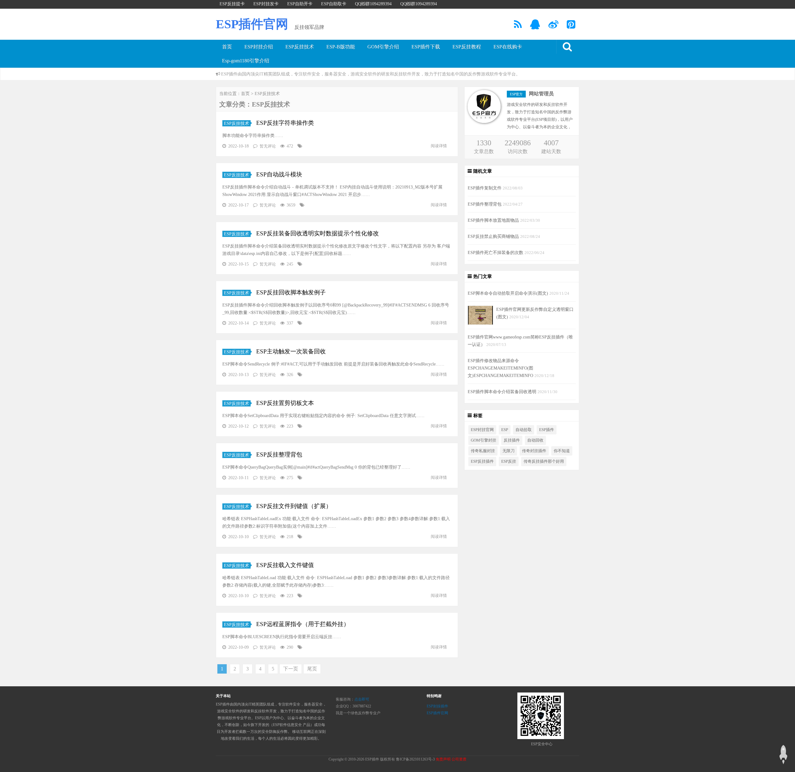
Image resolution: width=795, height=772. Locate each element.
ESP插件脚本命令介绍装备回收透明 (503, 391)
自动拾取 (524, 430)
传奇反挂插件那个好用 (544, 461)
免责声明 (443, 759)
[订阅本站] (518, 26)
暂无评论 (268, 146)
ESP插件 (546, 430)
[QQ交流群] (535, 26)
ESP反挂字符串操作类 (284, 123)
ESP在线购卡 (507, 46)
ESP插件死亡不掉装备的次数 (496, 252)
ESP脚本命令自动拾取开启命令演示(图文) (508, 293)
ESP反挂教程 (466, 46)
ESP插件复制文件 (485, 187)
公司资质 (459, 759)
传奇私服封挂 (483, 451)
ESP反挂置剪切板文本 (284, 403)
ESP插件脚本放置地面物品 (494, 220)
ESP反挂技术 (299, 46)
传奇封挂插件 (534, 451)
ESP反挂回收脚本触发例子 (290, 292)
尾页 (312, 668)
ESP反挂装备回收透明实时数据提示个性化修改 (317, 233)
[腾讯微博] (571, 26)
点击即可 (361, 699)
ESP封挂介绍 (258, 46)
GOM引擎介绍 (383, 46)
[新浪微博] (553, 26)
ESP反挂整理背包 (278, 454)
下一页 (290, 668)
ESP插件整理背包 (485, 204)
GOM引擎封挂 (483, 440)
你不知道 (562, 451)
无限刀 (508, 451)
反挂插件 (512, 440)
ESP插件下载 (425, 46)
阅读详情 (439, 145)
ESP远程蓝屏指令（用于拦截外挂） (302, 624)
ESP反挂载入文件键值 (284, 565)
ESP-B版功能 (340, 46)
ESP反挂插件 (482, 461)
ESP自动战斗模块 (278, 174)
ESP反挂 (508, 461)
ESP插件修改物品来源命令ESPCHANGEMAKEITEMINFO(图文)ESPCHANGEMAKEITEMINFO (501, 368)
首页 (227, 46)
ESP (504, 430)
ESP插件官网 (252, 24)
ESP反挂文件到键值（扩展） (293, 506)
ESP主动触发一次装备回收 (290, 351)
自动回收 (535, 440)
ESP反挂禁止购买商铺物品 (494, 236)
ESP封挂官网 (482, 430)
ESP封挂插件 (437, 706)
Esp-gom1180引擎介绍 (245, 60)
